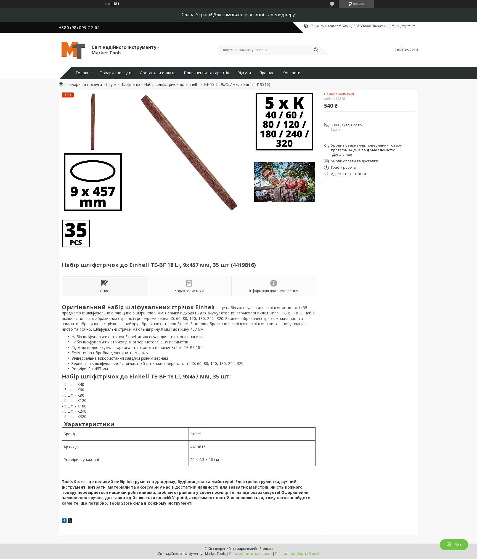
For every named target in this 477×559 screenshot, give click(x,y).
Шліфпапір (130, 84)
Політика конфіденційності (297, 553)
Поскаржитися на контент (250, 553)
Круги (111, 84)
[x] (70, 521)
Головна (84, 73)
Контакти (291, 73)
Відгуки (244, 73)
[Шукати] (315, 50)
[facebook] (64, 521)
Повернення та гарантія (206, 73)
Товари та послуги (84, 84)
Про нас (266, 73)
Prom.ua (266, 548)
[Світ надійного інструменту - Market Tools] (73, 49)
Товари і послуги (115, 73)
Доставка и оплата (158, 73)
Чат (458, 544)
